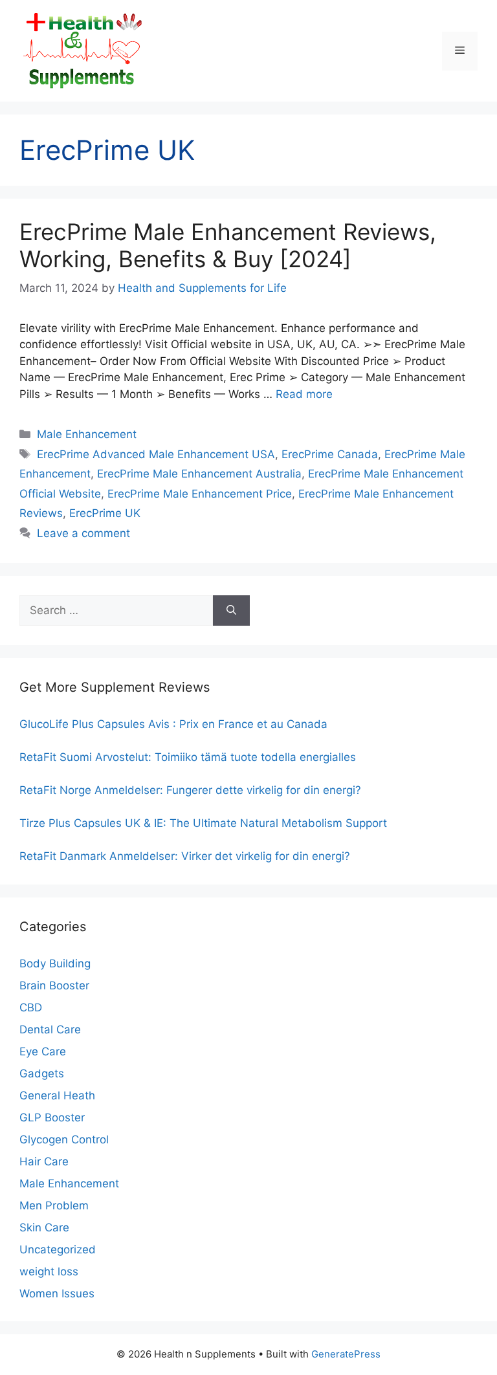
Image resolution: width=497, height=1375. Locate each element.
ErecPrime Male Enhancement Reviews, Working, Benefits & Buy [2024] (227, 245)
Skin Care (44, 1227)
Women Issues (56, 1293)
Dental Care (50, 1029)
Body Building (55, 963)
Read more (304, 394)
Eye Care (42, 1051)
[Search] (231, 610)
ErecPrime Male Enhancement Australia (199, 473)
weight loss (48, 1271)
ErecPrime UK (104, 513)
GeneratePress (346, 1354)
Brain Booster (54, 985)
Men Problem (54, 1205)
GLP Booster (52, 1117)
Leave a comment (83, 533)
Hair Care (44, 1161)
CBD (30, 1007)
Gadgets (41, 1073)
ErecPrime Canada (330, 454)
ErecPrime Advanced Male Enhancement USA (156, 454)
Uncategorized (57, 1249)
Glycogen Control (64, 1139)
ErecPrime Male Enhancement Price (199, 493)
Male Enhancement (87, 434)
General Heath (57, 1095)
